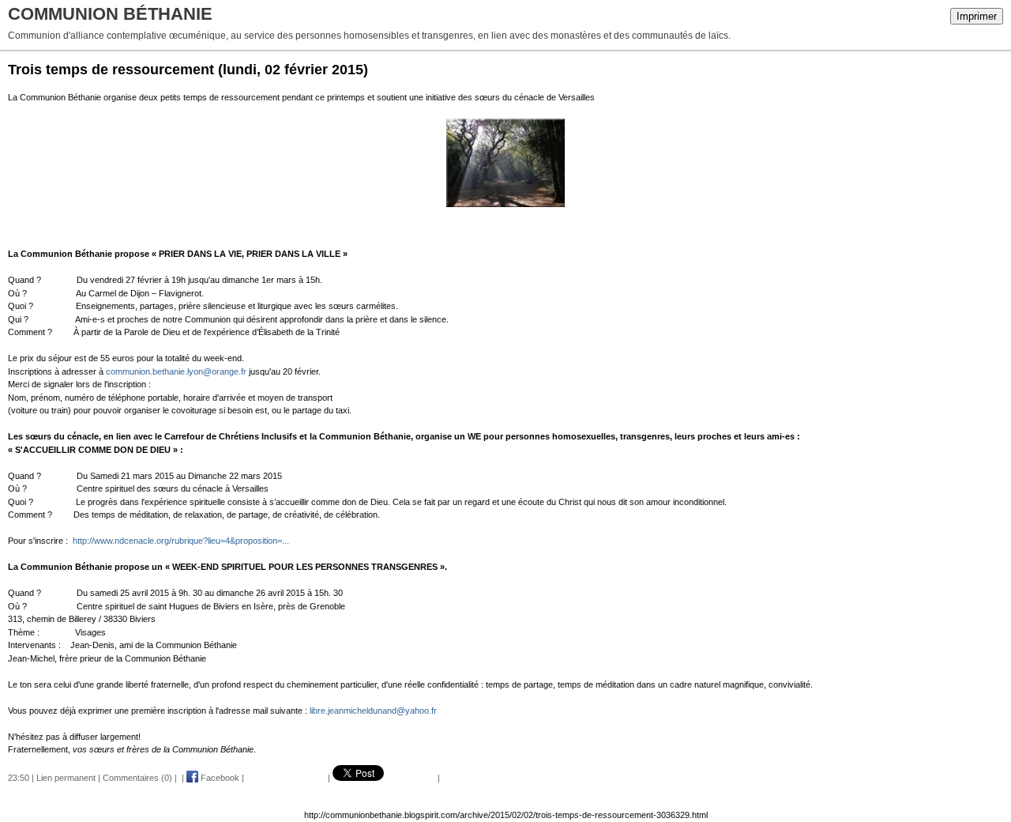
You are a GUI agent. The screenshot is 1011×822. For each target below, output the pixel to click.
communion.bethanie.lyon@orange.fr (176, 371)
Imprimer (977, 16)
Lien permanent (66, 777)
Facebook (218, 777)
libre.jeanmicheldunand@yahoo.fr (373, 710)
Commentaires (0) (137, 777)
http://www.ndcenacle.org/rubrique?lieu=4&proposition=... (181, 540)
